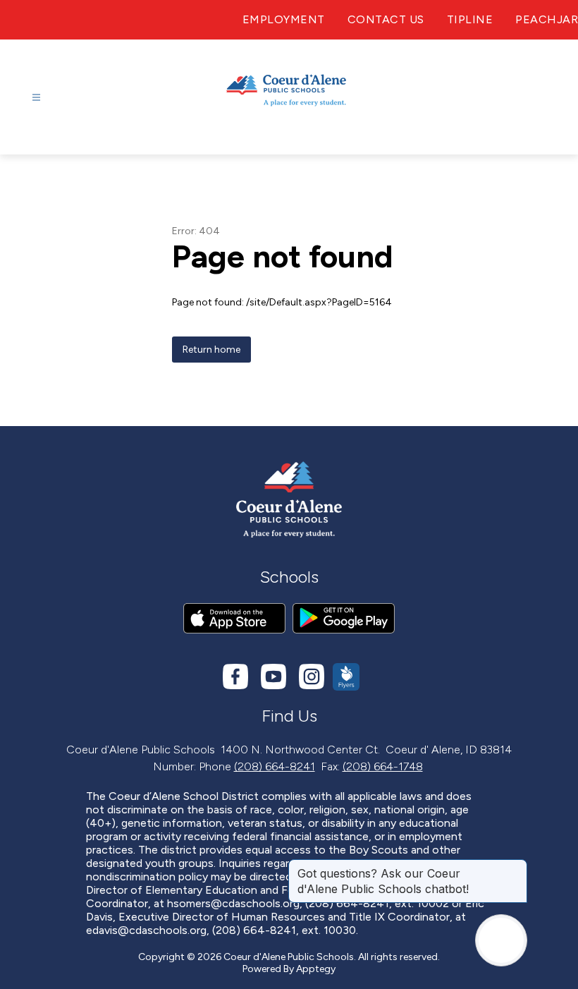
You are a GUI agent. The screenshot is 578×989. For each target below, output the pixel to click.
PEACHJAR (546, 19)
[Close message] (516, 866)
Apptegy (316, 969)
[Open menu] (36, 98)
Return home (211, 350)
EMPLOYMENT (283, 19)
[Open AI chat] (501, 940)
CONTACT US (386, 19)
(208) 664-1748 (383, 766)
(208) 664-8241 (274, 766)
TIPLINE (470, 19)
